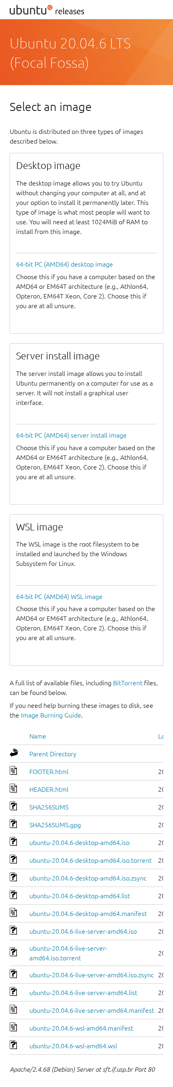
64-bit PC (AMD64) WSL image (59, 596)
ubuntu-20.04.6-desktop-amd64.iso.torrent (90, 860)
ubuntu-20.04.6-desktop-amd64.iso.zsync (87, 878)
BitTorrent (127, 682)
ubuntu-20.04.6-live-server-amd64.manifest (91, 1010)
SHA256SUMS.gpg (55, 824)
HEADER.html (48, 789)
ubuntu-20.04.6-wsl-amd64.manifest (81, 1028)
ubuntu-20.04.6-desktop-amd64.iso (79, 842)
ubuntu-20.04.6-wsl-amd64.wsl (73, 1045)
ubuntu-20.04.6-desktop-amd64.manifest (88, 913)
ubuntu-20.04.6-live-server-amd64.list (83, 992)
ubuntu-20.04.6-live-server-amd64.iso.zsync (91, 975)
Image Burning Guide (51, 715)
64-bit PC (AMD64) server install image (71, 435)
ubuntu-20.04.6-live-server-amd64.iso (83, 931)
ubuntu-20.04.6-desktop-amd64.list (79, 895)
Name (37, 736)
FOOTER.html (48, 771)
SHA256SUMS (48, 807)
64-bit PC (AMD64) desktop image (64, 264)
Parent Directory (52, 753)
